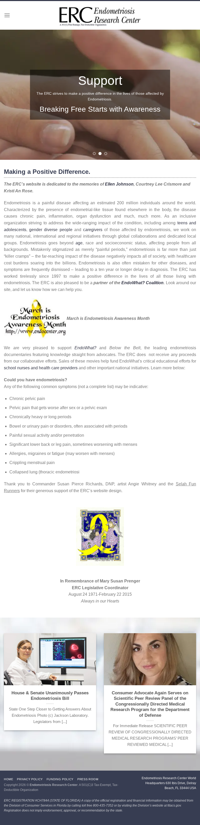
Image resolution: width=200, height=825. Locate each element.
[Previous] (10, 95)
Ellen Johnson (119, 184)
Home (8, 779)
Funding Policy (60, 779)
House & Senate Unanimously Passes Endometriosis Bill (50, 695)
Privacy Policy (30, 779)
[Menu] (7, 15)
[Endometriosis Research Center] (100, 16)
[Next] (189, 95)
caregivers (92, 229)
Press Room (87, 779)
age (79, 243)
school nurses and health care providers (41, 368)
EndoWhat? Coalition (142, 283)
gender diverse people (50, 229)
